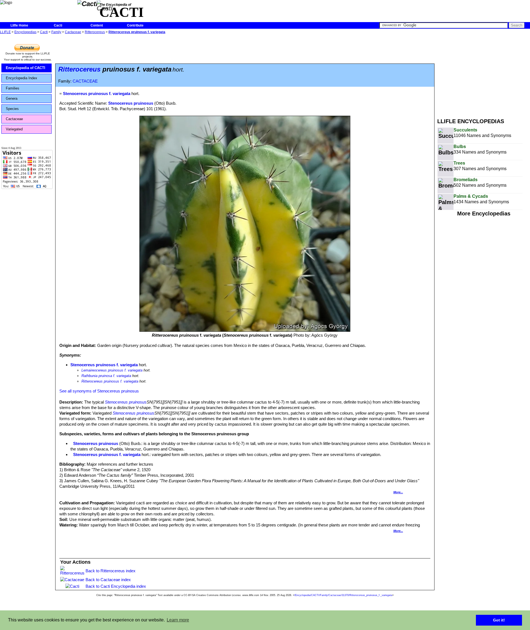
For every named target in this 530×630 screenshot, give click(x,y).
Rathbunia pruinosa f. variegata (106, 376)
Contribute (135, 25)
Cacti (58, 25)
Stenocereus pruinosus (130, 103)
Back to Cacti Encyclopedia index (116, 586)
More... (398, 492)
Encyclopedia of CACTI (25, 68)
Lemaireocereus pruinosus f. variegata (111, 370)
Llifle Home (19, 25)
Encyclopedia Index (21, 78)
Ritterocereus (95, 32)
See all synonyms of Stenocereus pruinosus (99, 391)
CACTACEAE (85, 81)
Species (12, 109)
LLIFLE (5, 32)
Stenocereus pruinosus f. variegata (104, 364)
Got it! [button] (499, 620)
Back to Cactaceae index (108, 579)
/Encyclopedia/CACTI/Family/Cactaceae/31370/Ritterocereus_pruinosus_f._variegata (343, 595)
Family (56, 32)
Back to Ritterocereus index (111, 570)
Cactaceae (73, 32)
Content (97, 25)
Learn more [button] (178, 620)
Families (12, 88)
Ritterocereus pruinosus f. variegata (136, 32)
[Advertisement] (483, 74)
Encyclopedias (25, 32)
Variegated (14, 129)
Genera (11, 98)
